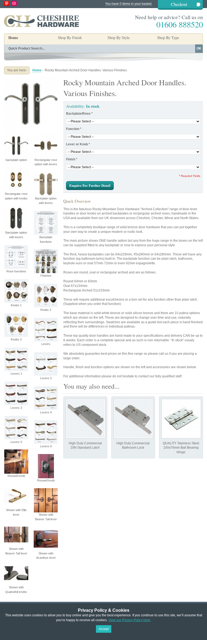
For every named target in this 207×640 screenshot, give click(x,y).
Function (73, 129)
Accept (104, 629)
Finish (71, 159)
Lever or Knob (78, 144)
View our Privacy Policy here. (129, 620)
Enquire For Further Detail (90, 185)
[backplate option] (31, 79)
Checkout (179, 4)
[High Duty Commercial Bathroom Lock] (133, 418)
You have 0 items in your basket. (128, 4)
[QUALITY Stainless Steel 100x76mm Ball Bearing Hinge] (181, 418)
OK (198, 48)
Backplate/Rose (79, 113)
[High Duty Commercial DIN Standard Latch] (85, 418)
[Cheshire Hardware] (41, 21)
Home (13, 37)
